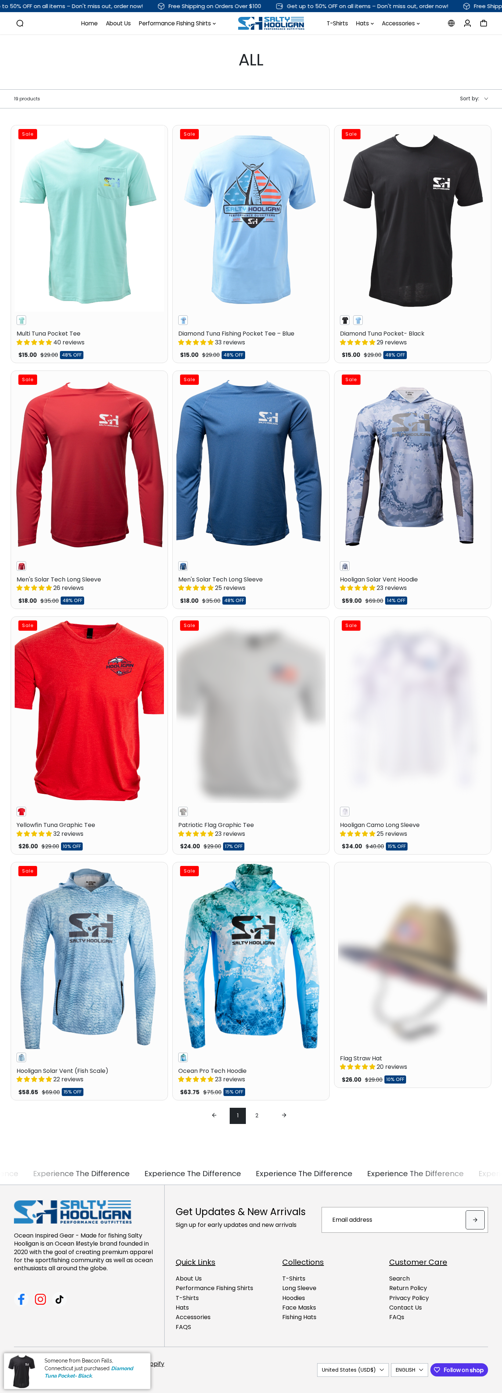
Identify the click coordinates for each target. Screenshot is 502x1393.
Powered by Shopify (135, 1364)
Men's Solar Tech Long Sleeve (59, 583)
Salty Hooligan (85, 1364)
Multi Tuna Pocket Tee (51, 337)
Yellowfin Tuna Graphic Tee (56, 829)
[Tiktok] (59, 1299)
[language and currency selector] (451, 23)
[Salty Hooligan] (271, 23)
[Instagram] (40, 1299)
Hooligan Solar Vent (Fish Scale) (62, 1075)
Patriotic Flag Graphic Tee (216, 829)
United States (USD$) (349, 1370)
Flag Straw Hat (373, 1062)
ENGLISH (405, 1370)
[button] (35, 342)
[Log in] (467, 23)
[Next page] (284, 1116)
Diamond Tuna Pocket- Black (382, 337)
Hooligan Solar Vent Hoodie (379, 583)
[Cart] (483, 23)
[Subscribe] (475, 1219)
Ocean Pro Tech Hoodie (212, 1075)
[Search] (19, 23)
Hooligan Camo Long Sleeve (380, 829)
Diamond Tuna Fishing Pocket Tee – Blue (236, 337)
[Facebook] (21, 1299)
